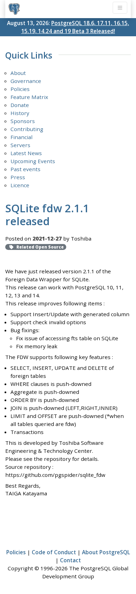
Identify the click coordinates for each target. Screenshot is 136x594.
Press (17, 177)
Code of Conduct (54, 552)
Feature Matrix (29, 96)
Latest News (26, 153)
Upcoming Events (32, 161)
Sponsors (22, 120)
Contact (70, 560)
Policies (20, 88)
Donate (19, 104)
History (19, 112)
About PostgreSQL (106, 552)
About (18, 72)
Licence (19, 185)
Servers (20, 145)
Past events (25, 169)
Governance (25, 80)
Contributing (26, 128)
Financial (21, 137)
